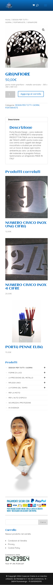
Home (7, 20)
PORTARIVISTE (19, 22)
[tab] (26, 119)
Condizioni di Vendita (17, 541)
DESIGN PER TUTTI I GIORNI (27, 105)
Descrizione (13, 119)
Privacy (11, 544)
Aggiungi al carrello (31, 93)
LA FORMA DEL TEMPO (18, 388)
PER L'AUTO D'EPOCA (17, 398)
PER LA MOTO (14, 393)
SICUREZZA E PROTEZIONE (20, 403)
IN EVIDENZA (14, 408)
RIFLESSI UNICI (15, 383)
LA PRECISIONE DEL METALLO (21, 378)
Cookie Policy (14, 548)
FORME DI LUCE (15, 373)
